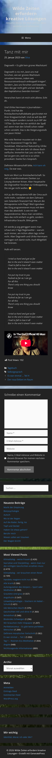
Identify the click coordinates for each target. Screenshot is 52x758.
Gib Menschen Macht (14, 608)
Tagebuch (12, 367)
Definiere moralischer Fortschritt (19, 633)
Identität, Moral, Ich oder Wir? (18, 737)
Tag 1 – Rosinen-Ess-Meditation (19, 640)
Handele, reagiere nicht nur (17, 579)
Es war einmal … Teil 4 (18, 375)
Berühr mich (10, 533)
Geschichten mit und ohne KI (18, 611)
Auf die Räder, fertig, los (15, 522)
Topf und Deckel (11, 526)
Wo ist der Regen (12, 518)
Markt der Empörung (14, 507)
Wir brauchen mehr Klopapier (18, 622)
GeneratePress (37, 753)
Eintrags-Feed (10, 691)
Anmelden (9, 687)
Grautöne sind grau (13, 593)
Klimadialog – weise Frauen (17, 559)
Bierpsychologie (11, 511)
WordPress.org (11, 698)
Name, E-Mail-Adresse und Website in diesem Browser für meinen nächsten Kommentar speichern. (26, 458)
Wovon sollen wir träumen (16, 537)
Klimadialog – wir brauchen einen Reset (23, 572)
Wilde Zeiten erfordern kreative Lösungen (26, 13)
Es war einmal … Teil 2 (14, 637)
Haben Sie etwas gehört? (15, 529)
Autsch (7, 514)
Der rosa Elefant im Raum (20, 379)
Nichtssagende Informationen (18, 648)
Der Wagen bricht (12, 541)
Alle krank (8, 583)
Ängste (7, 644)
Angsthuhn (9, 597)
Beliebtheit (9, 615)
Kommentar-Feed (12, 695)
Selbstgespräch (15, 371)
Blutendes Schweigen (14, 619)
